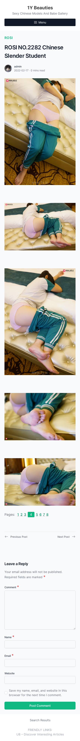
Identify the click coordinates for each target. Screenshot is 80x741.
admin (18, 66)
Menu (42, 22)
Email (9, 655)
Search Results (40, 720)
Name (9, 637)
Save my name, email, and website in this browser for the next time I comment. (38, 693)
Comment (11, 587)
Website (9, 673)
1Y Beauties (40, 7)
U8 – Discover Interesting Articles (40, 734)
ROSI (8, 38)
